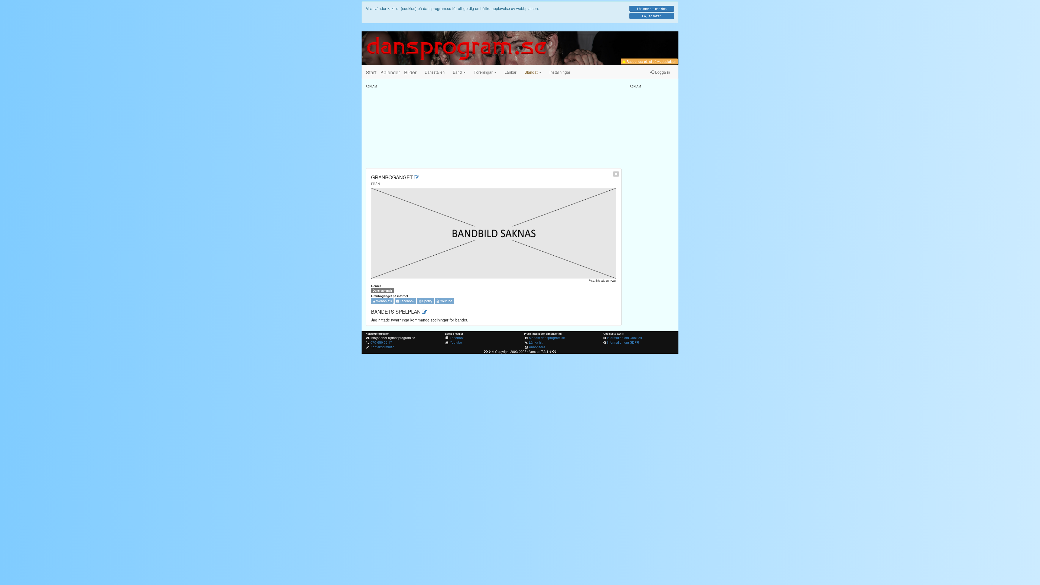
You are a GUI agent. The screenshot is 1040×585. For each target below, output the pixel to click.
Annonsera (537, 346)
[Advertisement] (494, 126)
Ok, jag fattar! (651, 16)
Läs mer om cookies (652, 8)
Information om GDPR (623, 342)
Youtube (445, 300)
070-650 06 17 (381, 342)
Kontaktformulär (382, 346)
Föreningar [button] (484, 72)
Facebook (406, 300)
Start (371, 72)
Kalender (390, 72)
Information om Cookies (624, 337)
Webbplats (383, 300)
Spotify (426, 300)
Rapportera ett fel (651, 61)
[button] (533, 72)
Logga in (662, 72)
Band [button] (458, 72)
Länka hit (535, 342)
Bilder (410, 72)
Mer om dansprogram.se (547, 337)
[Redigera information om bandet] (416, 177)
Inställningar (560, 72)
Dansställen (435, 72)
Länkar (510, 72)
